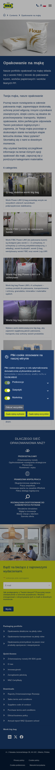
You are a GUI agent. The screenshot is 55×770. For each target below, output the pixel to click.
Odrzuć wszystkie (14, 407)
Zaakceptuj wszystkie (39, 414)
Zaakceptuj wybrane (15, 414)
